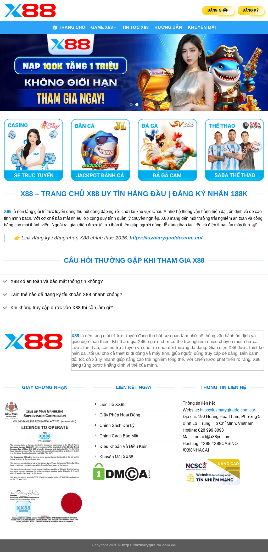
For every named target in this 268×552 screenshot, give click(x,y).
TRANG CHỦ (72, 27)
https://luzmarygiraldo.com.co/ (166, 237)
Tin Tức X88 (135, 27)
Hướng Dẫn (168, 27)
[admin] (30, 10)
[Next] (256, 72)
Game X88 (102, 27)
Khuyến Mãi (202, 27)
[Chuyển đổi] (5, 282)
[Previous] (12, 72)
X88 (8, 211)
